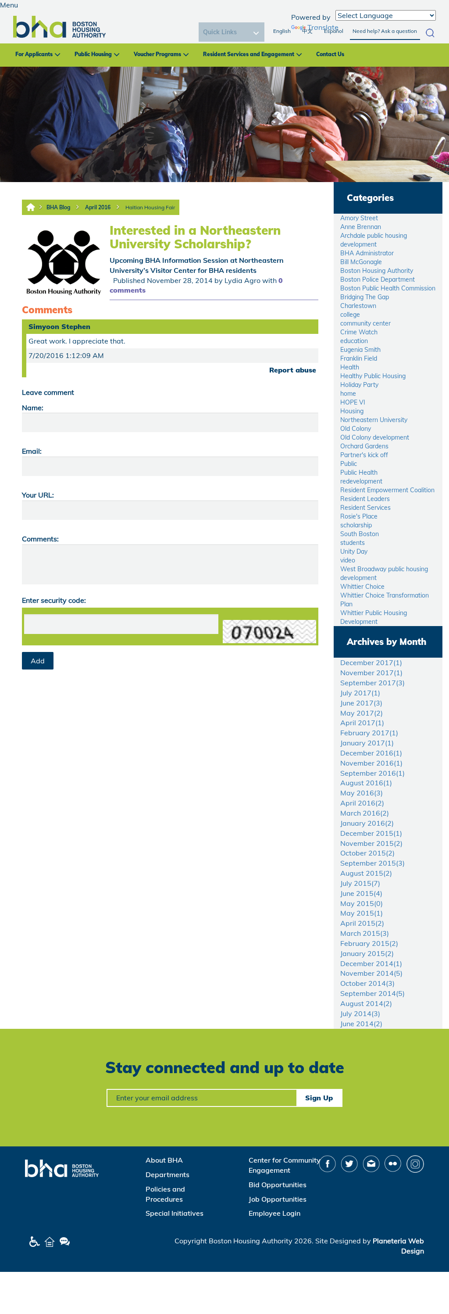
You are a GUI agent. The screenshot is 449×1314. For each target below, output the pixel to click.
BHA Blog (58, 207)
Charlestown (358, 306)
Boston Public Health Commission (387, 288)
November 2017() (371, 672)
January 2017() (367, 742)
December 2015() (371, 833)
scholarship (356, 525)
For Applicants (34, 54)
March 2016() (364, 813)
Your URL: (38, 495)
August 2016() (366, 782)
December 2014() (371, 963)
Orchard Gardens (364, 446)
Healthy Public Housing (373, 376)
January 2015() (367, 953)
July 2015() (360, 883)
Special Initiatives (174, 1213)
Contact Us (330, 54)
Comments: (40, 538)
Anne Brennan (360, 227)
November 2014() (371, 973)
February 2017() (369, 732)
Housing (351, 411)
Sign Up (319, 1097)
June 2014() (361, 1023)
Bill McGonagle (361, 262)
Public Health (359, 472)
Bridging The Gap (364, 297)
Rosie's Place (359, 516)
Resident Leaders (365, 499)
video (347, 560)
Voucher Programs (157, 54)
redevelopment (361, 481)
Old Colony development (374, 437)
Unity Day (353, 551)
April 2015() (362, 923)
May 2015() (361, 903)
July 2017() (360, 692)
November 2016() (371, 763)
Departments (167, 1174)
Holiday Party (359, 385)
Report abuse (292, 369)
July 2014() (360, 1013)
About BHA (164, 1160)
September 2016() (372, 773)
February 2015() (369, 943)
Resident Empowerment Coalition (387, 490)
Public (348, 464)
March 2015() (364, 933)
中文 (307, 31)
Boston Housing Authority (376, 271)
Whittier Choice (362, 587)
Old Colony (355, 429)
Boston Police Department (377, 279)
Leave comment (48, 392)
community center (365, 323)
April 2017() (362, 722)
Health (349, 367)
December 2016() (371, 752)
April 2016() (362, 802)
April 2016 (97, 207)
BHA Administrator (367, 253)
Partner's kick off (364, 455)
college (350, 315)
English (282, 31)
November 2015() (371, 843)
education (354, 341)
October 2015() (367, 853)
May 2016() (361, 792)
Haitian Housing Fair (150, 207)
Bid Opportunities (277, 1184)
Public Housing (93, 54)
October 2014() (367, 983)
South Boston (359, 534)
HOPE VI (352, 402)
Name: (32, 407)
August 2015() (366, 873)
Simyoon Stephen (59, 326)
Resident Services (365, 508)
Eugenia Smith (360, 350)
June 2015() (361, 893)
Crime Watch (359, 332)
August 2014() (366, 1003)
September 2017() (372, 682)
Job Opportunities (277, 1199)
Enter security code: (54, 600)
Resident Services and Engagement (248, 54)
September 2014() (372, 993)
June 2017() (361, 702)
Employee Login (274, 1213)
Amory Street (359, 218)
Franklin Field (358, 358)
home (348, 393)
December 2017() (371, 662)
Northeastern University (373, 420)
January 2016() (367, 823)
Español (333, 31)
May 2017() (361, 713)
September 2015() (372, 863)
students (352, 543)
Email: (32, 451)
